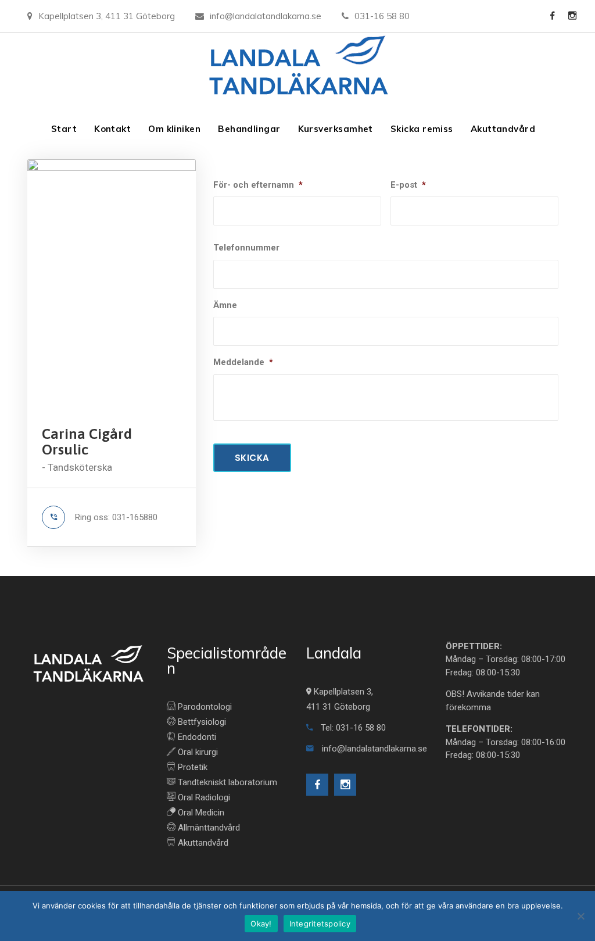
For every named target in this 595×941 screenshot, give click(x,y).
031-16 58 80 (382, 16)
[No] (580, 916)
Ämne (225, 305)
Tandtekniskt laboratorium (226, 782)
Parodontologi (203, 707)
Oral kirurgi (196, 752)
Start (64, 128)
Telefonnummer (246, 247)
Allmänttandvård (207, 827)
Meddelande (243, 362)
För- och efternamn (258, 185)
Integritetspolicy (319, 923)
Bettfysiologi (200, 722)
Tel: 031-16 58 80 (352, 727)
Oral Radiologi (202, 797)
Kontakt (112, 128)
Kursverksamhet (335, 128)
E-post (408, 185)
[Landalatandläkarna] (297, 68)
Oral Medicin (199, 812)
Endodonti (195, 737)
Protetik (191, 767)
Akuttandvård (503, 128)
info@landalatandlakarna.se (265, 16)
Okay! (260, 923)
